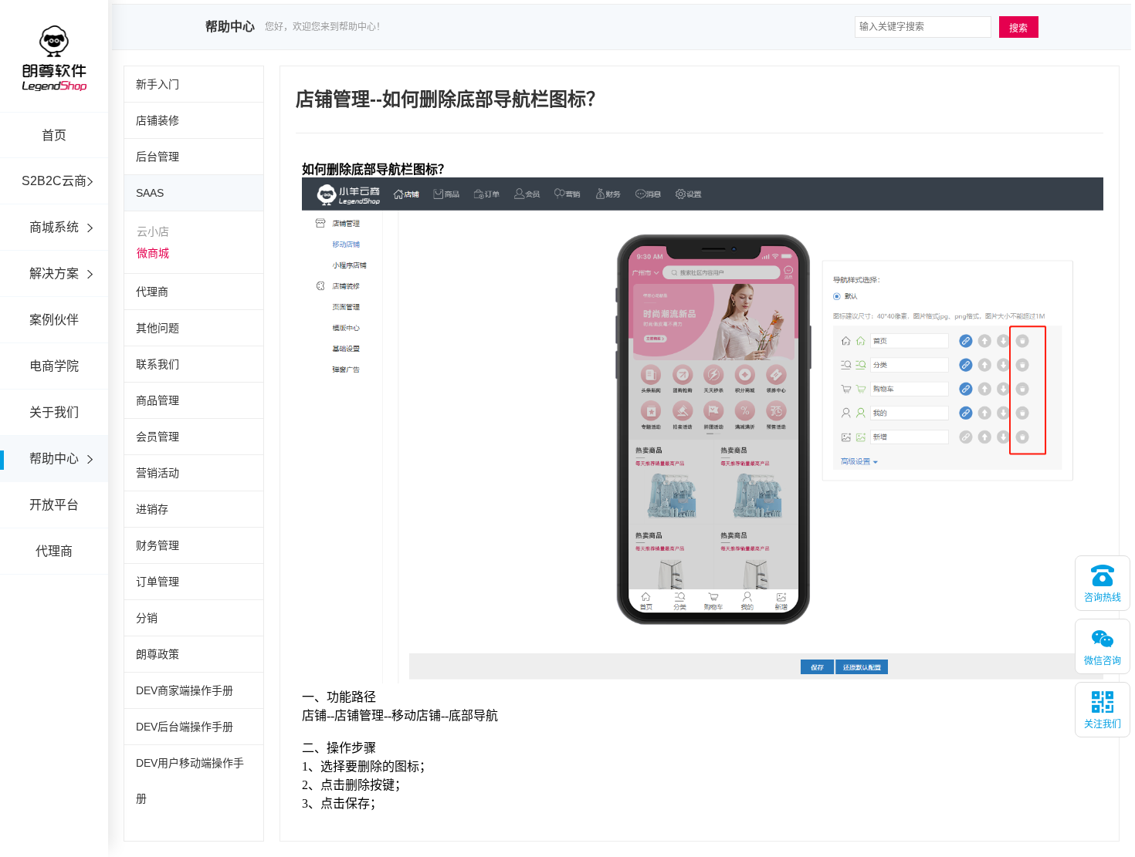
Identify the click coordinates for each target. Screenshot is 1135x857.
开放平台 (54, 504)
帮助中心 (54, 458)
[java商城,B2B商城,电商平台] (54, 79)
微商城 (153, 253)
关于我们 (54, 412)
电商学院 (54, 366)
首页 (54, 135)
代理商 (54, 551)
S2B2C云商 (54, 180)
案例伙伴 (54, 319)
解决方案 (54, 273)
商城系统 (54, 227)
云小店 (153, 231)
